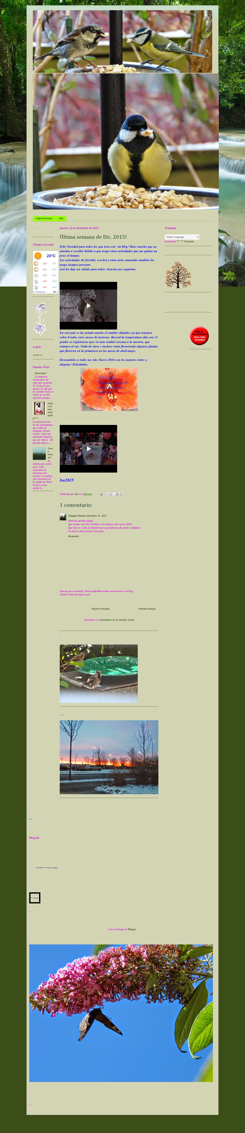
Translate (189, 241)
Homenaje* (41, 373)
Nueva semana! (50, 453)
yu (41, 354)
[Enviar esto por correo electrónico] (107, 494)
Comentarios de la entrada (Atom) (116, 620)
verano (36, 354)
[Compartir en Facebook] (117, 494)
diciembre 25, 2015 (97, 516)
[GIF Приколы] (30, 819)
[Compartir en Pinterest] (121, 494)
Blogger (132, 929)
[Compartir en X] (114, 494)
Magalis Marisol (77, 516)
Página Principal (44, 218)
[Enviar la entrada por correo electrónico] (100, 494)
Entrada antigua (147, 608)
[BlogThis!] (110, 494)
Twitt (61, 218)
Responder (73, 536)
